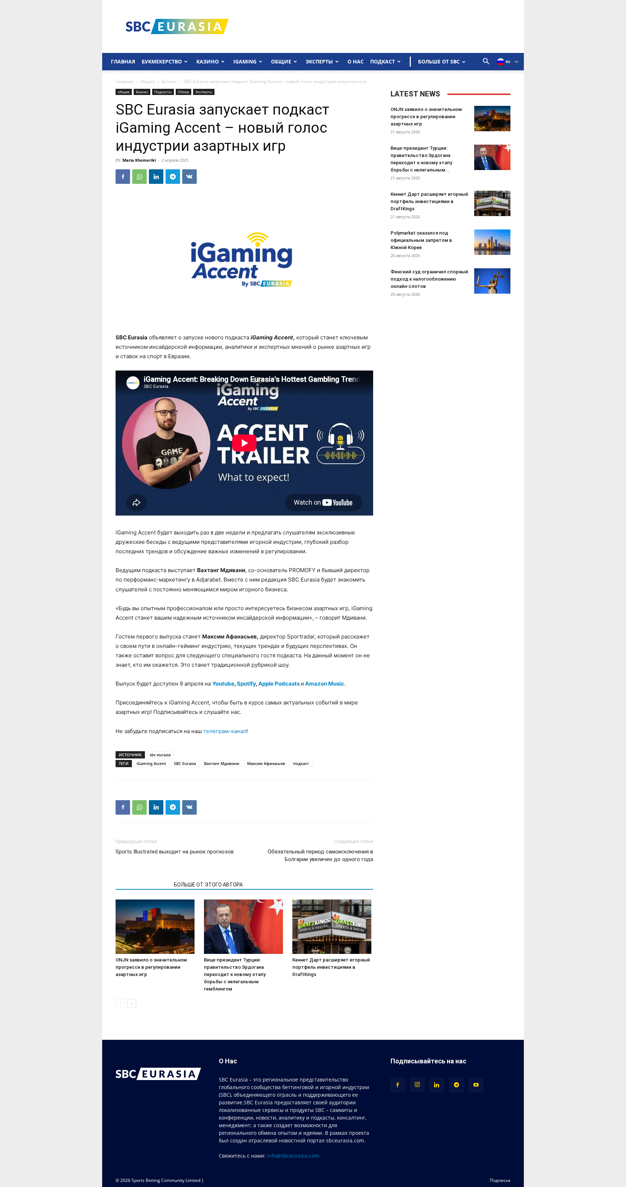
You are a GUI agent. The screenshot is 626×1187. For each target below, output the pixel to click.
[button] (486, 62)
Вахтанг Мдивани (221, 763)
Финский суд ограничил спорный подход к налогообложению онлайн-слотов (429, 279)
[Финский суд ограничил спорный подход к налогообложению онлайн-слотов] (492, 281)
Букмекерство (162, 61)
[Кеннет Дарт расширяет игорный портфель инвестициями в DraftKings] (332, 926)
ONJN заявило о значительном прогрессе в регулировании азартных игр (151, 967)
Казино (207, 61)
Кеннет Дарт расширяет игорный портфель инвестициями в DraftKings (331, 967)
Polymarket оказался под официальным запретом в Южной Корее (421, 240)
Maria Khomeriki (139, 160)
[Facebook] (123, 176)
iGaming (244, 61)
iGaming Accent (151, 763)
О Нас (355, 61)
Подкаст (382, 61)
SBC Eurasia (185, 763)
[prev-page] (120, 1003)
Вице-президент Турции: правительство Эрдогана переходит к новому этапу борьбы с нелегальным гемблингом (235, 974)
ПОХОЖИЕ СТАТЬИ (142, 885)
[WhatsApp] (139, 176)
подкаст (301, 763)
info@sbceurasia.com (293, 1155)
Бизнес (169, 81)
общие (147, 81)
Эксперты (319, 61)
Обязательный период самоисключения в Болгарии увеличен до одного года (320, 855)
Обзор (183, 91)
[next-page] (131, 1003)
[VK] (189, 176)
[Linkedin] (156, 176)
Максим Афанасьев (266, 763)
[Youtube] (476, 1085)
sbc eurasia (160, 754)
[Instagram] (417, 1085)
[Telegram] (173, 176)
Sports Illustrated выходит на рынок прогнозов (175, 851)
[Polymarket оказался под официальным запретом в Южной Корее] (492, 242)
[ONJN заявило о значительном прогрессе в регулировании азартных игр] (156, 926)
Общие (281, 61)
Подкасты (163, 91)
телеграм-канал (224, 731)
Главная (123, 61)
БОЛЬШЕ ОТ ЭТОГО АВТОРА (208, 885)
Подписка (500, 1180)
